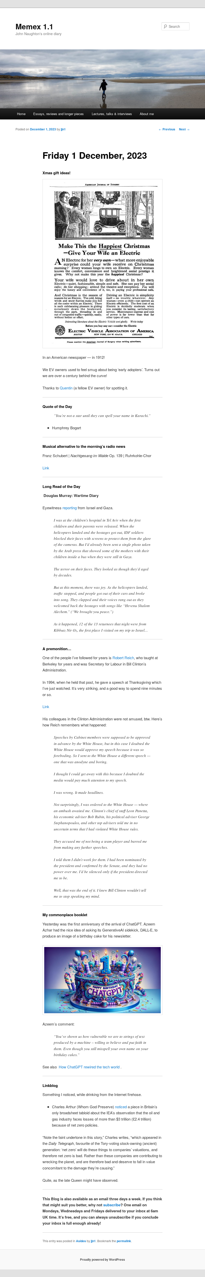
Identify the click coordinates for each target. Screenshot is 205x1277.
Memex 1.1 (35, 26)
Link (45, 467)
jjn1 (63, 129)
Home (21, 113)
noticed (121, 1106)
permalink (124, 1241)
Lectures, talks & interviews (112, 113)
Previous (167, 129)
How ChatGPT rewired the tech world (89, 1066)
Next (184, 129)
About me (147, 113)
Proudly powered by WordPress (102, 1259)
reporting (69, 507)
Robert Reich (123, 657)
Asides (81, 1241)
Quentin (66, 387)
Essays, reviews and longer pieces (58, 113)
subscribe (111, 1205)
